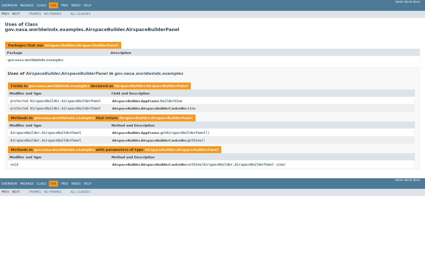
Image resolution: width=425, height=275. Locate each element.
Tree (64, 5)
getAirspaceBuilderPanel (183, 133)
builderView (171, 101)
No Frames (52, 14)
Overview (9, 5)
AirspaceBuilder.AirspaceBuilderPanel (81, 45)
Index (76, 5)
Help (87, 5)
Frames (35, 14)
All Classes (81, 14)
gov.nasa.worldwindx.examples (35, 60)
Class (41, 5)
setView (194, 164)
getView (194, 140)
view (191, 108)
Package (27, 5)
